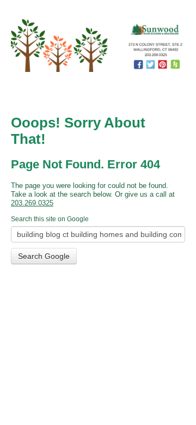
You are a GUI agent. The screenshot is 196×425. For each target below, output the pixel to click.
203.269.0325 (32, 203)
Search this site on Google (50, 219)
